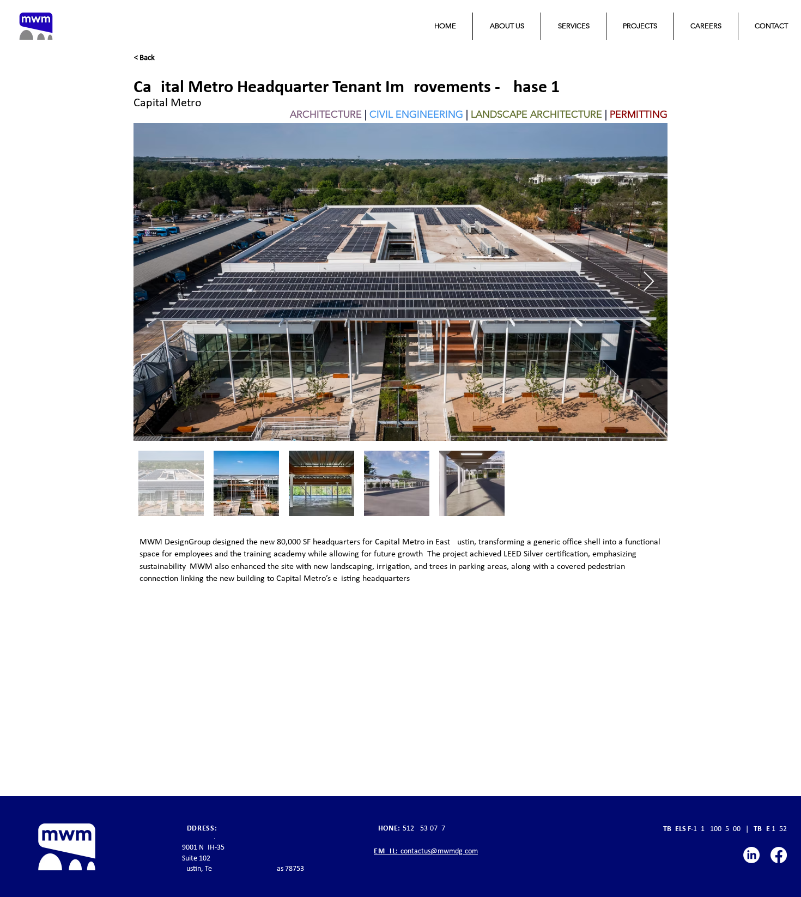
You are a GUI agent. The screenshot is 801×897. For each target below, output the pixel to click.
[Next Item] (648, 282)
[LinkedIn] (751, 855)
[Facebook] (778, 855)
